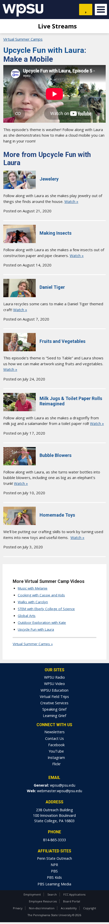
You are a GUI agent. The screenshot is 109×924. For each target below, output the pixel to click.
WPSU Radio (54, 677)
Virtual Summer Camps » (33, 644)
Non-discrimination (42, 908)
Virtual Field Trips (54, 696)
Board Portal (71, 901)
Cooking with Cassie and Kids (41, 595)
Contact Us (54, 738)
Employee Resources (43, 901)
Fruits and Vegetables (62, 341)
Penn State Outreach (54, 858)
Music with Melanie (32, 588)
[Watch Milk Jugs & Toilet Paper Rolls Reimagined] (19, 409)
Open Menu (101, 9)
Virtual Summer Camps (23, 39)
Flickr (56, 763)
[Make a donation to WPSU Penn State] (85, 9)
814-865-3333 (54, 839)
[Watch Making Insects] (19, 241)
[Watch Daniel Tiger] (19, 295)
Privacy (17, 908)
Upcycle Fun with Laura (43, 50)
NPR (54, 864)
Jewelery (49, 179)
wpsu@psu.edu (62, 785)
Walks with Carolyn (33, 602)
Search (52, 894)
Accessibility (69, 908)
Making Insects (55, 233)
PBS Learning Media (54, 884)
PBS (54, 871)
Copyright (89, 908)
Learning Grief (54, 715)
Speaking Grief (54, 709)
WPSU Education (54, 690)
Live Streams (57, 26)
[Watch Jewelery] (19, 187)
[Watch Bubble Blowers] (19, 463)
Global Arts (26, 615)
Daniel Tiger (52, 287)
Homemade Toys (57, 515)
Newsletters (54, 731)
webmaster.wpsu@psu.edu (59, 790)
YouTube (56, 751)
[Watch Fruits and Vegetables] (19, 349)
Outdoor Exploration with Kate (42, 622)
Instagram (56, 757)
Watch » (71, 201)
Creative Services (54, 702)
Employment (32, 894)
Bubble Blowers (55, 455)
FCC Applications (74, 894)
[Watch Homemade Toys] (19, 523)
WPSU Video (54, 683)
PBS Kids (54, 877)
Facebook (56, 744)
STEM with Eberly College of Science (46, 609)
